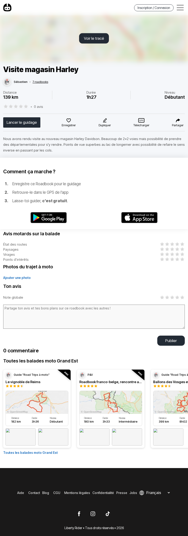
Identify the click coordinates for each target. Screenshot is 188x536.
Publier (171, 340)
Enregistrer (69, 125)
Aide (20, 493)
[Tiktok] (107, 514)
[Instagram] (92, 514)
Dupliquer (105, 125)
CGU (56, 493)
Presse (121, 493)
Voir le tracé (94, 38)
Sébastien (21, 82)
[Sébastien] (7, 82)
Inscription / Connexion (154, 8)
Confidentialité (103, 493)
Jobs (133, 493)
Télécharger (141, 125)
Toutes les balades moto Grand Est (30, 453)
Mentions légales (77, 493)
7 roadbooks (40, 82)
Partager (177, 125)
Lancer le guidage (22, 122)
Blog (45, 493)
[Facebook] (79, 514)
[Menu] (180, 7)
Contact (34, 493)
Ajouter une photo (17, 278)
